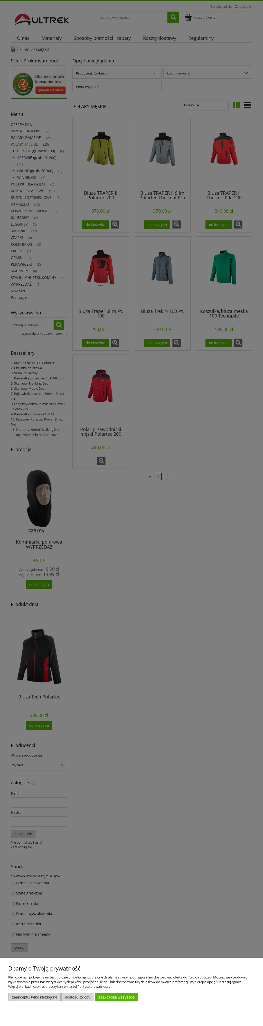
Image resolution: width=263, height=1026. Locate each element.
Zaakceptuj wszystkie (116, 997)
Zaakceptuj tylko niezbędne (34, 997)
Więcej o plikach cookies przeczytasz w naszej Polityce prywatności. (59, 986)
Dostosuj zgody (77, 997)
